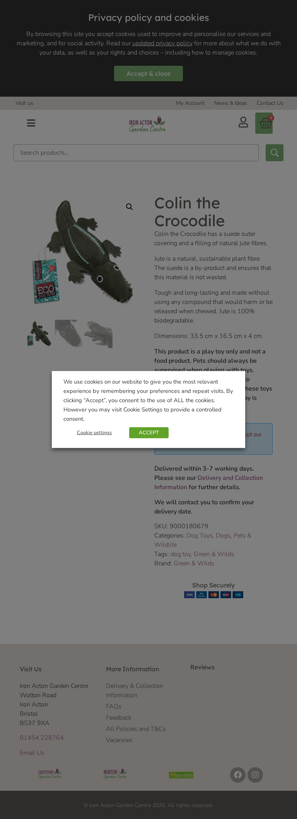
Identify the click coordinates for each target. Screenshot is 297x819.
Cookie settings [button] (94, 432)
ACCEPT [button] (149, 432)
